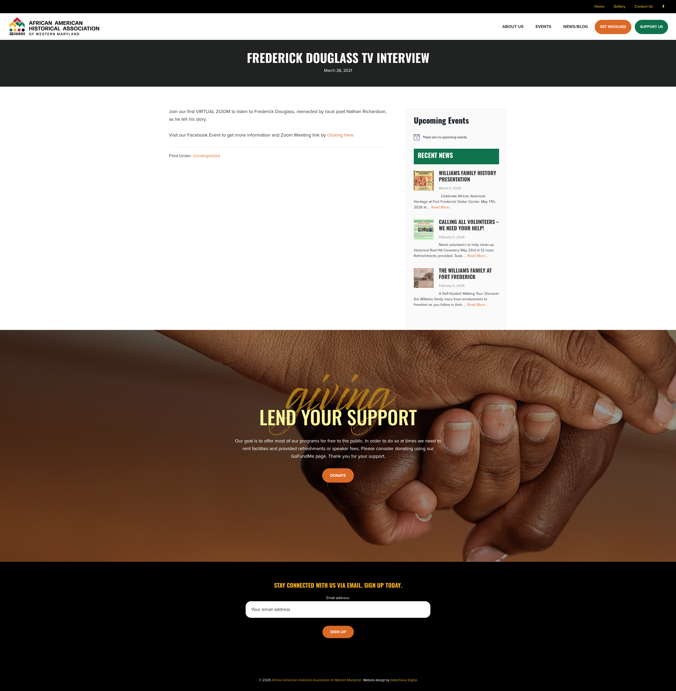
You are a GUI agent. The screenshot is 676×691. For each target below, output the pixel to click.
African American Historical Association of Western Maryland (316, 680)
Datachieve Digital (403, 680)
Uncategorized (206, 155)
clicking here (340, 135)
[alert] (456, 137)
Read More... (441, 207)
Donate (338, 475)
